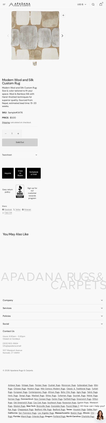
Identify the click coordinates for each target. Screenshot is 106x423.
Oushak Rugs (54, 385)
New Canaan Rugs (42, 399)
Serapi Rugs (24, 395)
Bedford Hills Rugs (43, 409)
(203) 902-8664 (10, 343)
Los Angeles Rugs (46, 413)
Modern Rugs (33, 388)
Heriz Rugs (13, 395)
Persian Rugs (41, 385)
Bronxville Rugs (43, 406)
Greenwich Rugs (84, 399)
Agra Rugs (81, 392)
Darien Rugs (57, 399)
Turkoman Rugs (65, 395)
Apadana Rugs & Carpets (21, 370)
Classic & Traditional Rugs (78, 388)
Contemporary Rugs (38, 392)
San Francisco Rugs (27, 413)
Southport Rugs (54, 402)
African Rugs (53, 392)
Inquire (8, 173)
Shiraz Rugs (51, 395)
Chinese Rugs (20, 388)
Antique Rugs (14, 385)
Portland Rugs (59, 416)
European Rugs (20, 392)
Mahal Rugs (92, 395)
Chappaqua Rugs (25, 409)
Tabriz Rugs (92, 392)
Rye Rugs (12, 409)
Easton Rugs (82, 402)
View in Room (20, 173)
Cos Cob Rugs (39, 402)
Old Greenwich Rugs (23, 402)
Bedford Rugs (59, 409)
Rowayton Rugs (69, 402)
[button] (4, 4)
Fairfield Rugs (70, 399)
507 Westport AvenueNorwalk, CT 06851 (12, 351)
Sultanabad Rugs (85, 385)
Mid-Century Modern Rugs (53, 388)
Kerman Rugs (14, 399)
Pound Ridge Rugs (74, 406)
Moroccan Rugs (69, 385)
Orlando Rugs (38, 416)
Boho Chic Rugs (68, 392)
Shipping (6, 122)
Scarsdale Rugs (58, 406)
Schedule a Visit (34, 173)
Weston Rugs (19, 406)
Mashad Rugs (38, 395)
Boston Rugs (76, 413)
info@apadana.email (12, 346)
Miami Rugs (26, 416)
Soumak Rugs (79, 395)
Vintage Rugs (28, 385)
